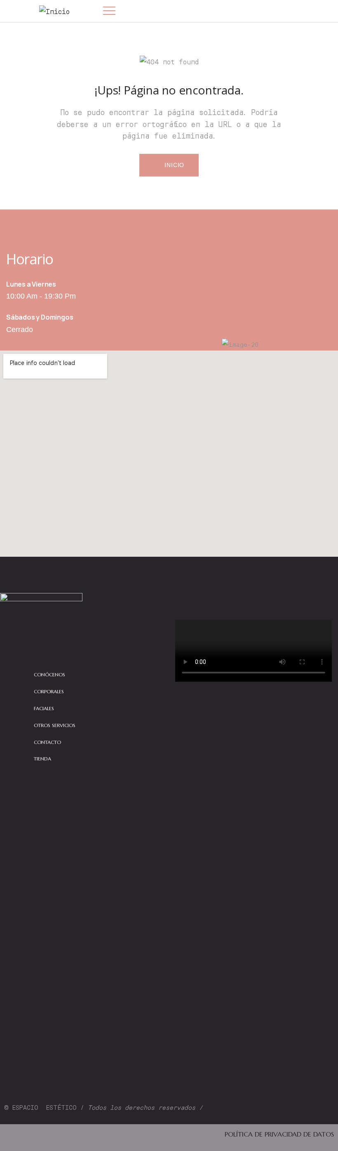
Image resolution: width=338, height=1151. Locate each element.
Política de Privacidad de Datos (279, 1134)
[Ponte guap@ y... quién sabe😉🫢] (315, 1044)
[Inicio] (54, 11)
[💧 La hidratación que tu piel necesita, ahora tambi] (84, 966)
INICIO (174, 165)
